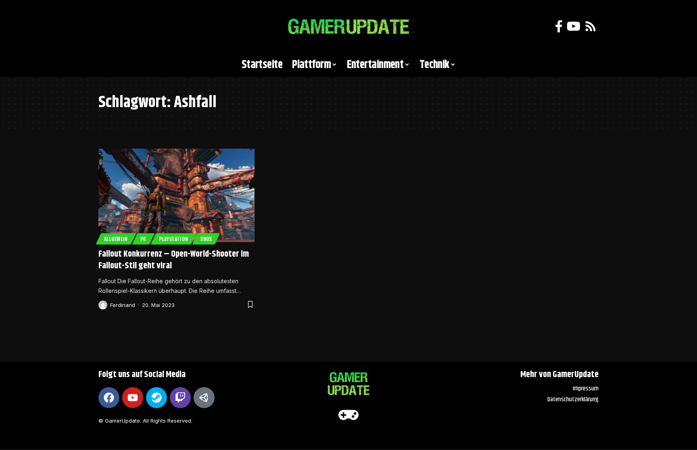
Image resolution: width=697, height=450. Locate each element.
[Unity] (204, 397)
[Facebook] (559, 26)
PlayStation (173, 238)
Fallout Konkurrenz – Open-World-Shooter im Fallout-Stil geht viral (173, 260)
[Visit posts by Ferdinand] (102, 305)
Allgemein (116, 238)
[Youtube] (132, 397)
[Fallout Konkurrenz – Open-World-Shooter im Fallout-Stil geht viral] (176, 195)
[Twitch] (180, 397)
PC (143, 238)
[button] (108, 27)
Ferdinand (122, 305)
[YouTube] (573, 26)
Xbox (206, 238)
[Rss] (590, 26)
